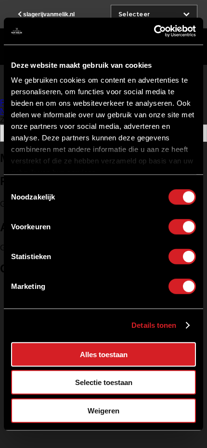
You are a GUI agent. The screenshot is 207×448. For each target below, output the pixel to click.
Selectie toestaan (103, 382)
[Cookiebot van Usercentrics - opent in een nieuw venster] (154, 31)
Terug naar (49, 14)
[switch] (182, 226)
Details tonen (153, 325)
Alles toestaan (104, 354)
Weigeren (103, 410)
